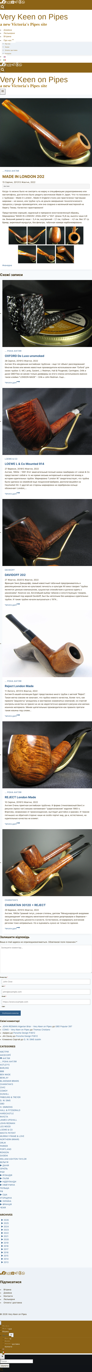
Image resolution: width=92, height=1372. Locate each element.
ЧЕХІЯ (3, 1207)
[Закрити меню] (0, 1323)
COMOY (4, 1091)
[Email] (1, 3)
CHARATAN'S (11, 900)
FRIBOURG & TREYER (10, 1097)
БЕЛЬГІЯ (4, 1162)
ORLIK (3, 1143)
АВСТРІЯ (4, 1052)
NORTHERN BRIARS (9, 1139)
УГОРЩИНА (6, 1198)
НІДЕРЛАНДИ (9, 1181)
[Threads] (20, 3)
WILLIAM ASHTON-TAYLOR (13, 1159)
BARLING (4, 1068)
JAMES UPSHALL (8, 1120)
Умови (7, 47)
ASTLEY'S (5, 1065)
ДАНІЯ (6, 1165)
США (5, 1194)
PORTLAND (5, 1149)
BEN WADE (5, 1074)
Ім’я (3, 986)
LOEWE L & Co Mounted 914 (24, 464)
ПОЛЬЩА (4, 1188)
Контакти (8, 53)
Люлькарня (9, 33)
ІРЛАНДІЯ (7, 1175)
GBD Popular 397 (63, 1026)
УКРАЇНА (7, 1201)
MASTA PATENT (8, 1133)
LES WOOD (5, 1126)
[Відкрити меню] (2, 91)
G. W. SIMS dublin (32, 1039)
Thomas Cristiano (41, 1029)
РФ (1, 1191)
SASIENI (4, 1155)
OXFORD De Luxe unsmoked (24, 356)
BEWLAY (4, 1078)
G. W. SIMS (5, 1100)
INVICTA (4, 1117)
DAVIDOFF (10, 570)
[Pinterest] (12, 3)
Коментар (4, 977)
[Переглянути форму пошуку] (2, 7)
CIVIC (2, 1087)
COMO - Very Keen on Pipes (15, 1029)
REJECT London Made (20, 797)
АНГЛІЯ (6, 1058)
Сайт (3, 1006)
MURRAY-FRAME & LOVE (12, 1136)
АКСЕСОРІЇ (5, 1055)
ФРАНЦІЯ (7, 1204)
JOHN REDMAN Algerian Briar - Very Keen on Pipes (27, 1026)
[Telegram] (16, 3)
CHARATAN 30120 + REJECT (25, 905)
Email (4, 996)
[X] (7, 3)
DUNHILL (4, 1094)
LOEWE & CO (11, 459)
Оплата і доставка (11, 50)
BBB (2, 1071)
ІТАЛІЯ (6, 1178)
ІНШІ (2, 1172)
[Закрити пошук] (2, 1357)
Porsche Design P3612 (24, 1033)
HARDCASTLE (7, 1113)
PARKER (4, 1146)
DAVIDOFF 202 (15, 575)
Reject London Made (19, 686)
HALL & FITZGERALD (10, 1110)
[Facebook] (4, 3)
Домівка (8, 30)
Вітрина (7, 36)
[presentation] (47, 313)
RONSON (4, 1152)
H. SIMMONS (6, 1107)
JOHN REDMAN (7, 1123)
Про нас (7, 44)
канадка (7, 265)
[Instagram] (10, 3)
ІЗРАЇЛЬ (4, 1168)
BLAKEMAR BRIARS (9, 1081)
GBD (2, 1103)
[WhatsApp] (23, 3)
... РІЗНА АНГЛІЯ (10, 171)
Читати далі (12, 382)
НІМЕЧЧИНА (9, 1185)
